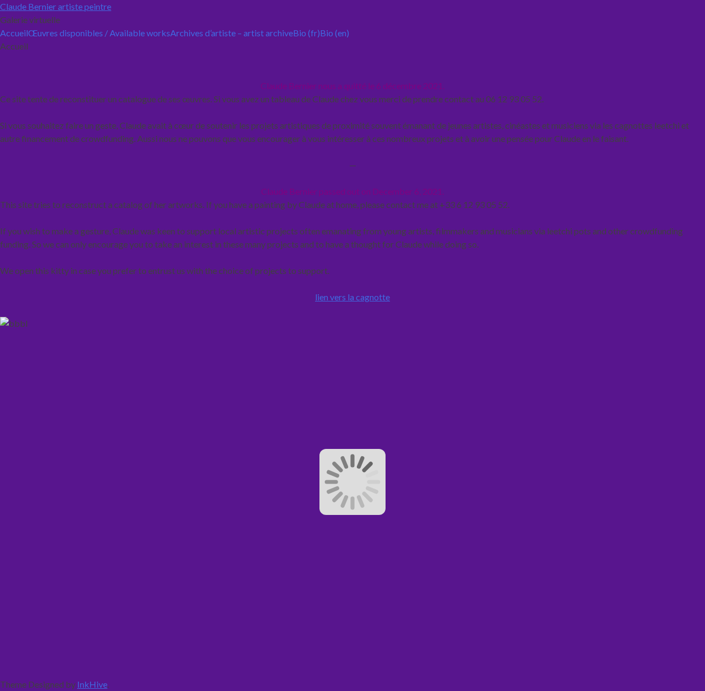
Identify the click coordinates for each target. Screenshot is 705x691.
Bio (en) (334, 33)
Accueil (14, 33)
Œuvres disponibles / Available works (99, 33)
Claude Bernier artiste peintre (55, 6)
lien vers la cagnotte (352, 297)
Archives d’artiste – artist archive (231, 33)
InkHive (92, 684)
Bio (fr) (306, 33)
